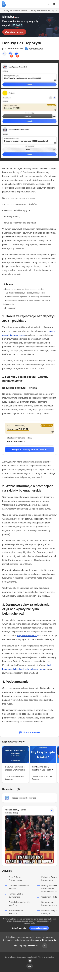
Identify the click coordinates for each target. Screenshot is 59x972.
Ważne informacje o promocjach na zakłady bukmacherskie (28, 297)
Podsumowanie (11, 308)
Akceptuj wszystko (39, 928)
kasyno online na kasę (27, 635)
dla (29, 966)
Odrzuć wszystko (19, 928)
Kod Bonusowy (15, 48)
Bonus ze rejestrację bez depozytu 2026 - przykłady (25, 289)
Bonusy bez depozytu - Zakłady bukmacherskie (27, 293)
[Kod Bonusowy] (4, 4)
